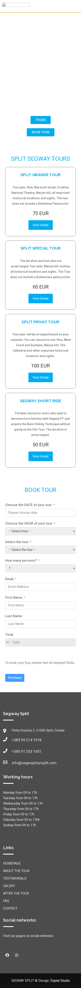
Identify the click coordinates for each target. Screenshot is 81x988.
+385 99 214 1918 (16, 740)
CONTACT (10, 908)
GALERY (9, 886)
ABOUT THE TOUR (16, 871)
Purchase (15, 678)
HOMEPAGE (12, 863)
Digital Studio (60, 981)
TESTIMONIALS (14, 878)
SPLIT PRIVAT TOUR (40, 322)
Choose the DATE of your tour (28, 505)
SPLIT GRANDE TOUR (40, 174)
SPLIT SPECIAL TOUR (41, 248)
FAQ (6, 901)
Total (9, 635)
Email (9, 579)
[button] (41, 120)
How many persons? (21, 560)
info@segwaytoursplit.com (16, 763)
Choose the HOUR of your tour (28, 523)
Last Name (13, 616)
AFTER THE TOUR (16, 893)
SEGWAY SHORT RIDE (40, 400)
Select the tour (17, 542)
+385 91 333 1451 (16, 751)
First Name (13, 598)
